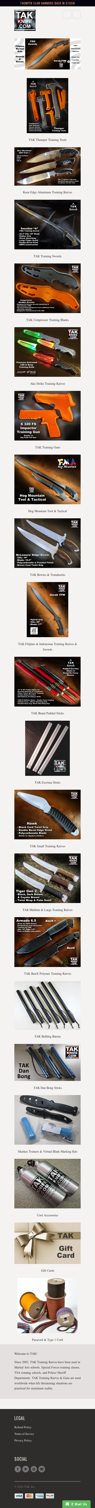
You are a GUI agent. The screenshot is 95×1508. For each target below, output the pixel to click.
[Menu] (67, 14)
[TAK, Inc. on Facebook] (18, 1469)
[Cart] (76, 14)
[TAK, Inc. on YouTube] (26, 1469)
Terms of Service (24, 1434)
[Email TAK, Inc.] (42, 1469)
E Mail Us (78, 1504)
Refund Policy (23, 1427)
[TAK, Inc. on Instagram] (34, 1469)
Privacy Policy (23, 1440)
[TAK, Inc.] (32, 21)
